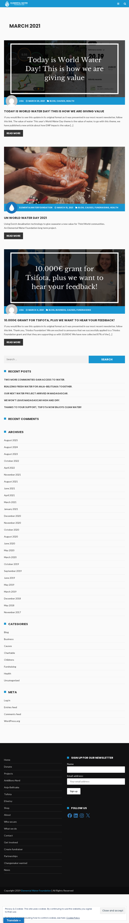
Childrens (9, 659)
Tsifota (8, 794)
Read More (13, 133)
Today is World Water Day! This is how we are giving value (54, 111)
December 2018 (12, 598)
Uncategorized (11, 680)
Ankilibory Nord (12, 780)
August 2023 (11, 454)
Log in (7, 700)
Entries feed (10, 707)
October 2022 (11, 460)
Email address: (75, 775)
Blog (53, 101)
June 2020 (9, 543)
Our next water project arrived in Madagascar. (36, 393)
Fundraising (102, 207)
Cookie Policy (73, 917)
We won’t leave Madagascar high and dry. (32, 400)
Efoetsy (8, 801)
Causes (61, 101)
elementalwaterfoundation (35, 207)
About (7, 814)
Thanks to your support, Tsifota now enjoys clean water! (42, 407)
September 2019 (13, 571)
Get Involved (11, 842)
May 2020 (9, 550)
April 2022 (9, 467)
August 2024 (11, 447)
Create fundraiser (13, 849)
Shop (6, 808)
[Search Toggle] (124, 3)
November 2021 (12, 474)
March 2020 (10, 557)
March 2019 (10, 591)
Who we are (10, 821)
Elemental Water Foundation (36, 890)
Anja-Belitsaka (11, 787)
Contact (8, 835)
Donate (8, 766)
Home (7, 759)
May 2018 (9, 605)
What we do (10, 828)
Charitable (9, 652)
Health (70, 101)
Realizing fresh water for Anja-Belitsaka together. (38, 386)
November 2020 (12, 522)
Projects (8, 773)
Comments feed (12, 714)
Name (70, 764)
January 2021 (11, 509)
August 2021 (11, 481)
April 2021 (9, 495)
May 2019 (9, 584)
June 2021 (9, 488)
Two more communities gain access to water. (35, 379)
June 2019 (9, 577)
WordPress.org (12, 721)
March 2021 (10, 502)
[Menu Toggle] (118, 3)
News (7, 869)
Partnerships (11, 856)
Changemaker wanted (15, 863)
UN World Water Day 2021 (25, 217)
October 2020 (11, 529)
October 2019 (11, 564)
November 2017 (12, 612)
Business (61, 310)
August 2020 (11, 536)
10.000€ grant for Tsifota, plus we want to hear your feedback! (59, 320)
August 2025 (11, 440)
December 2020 (12, 515)
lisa (21, 101)
